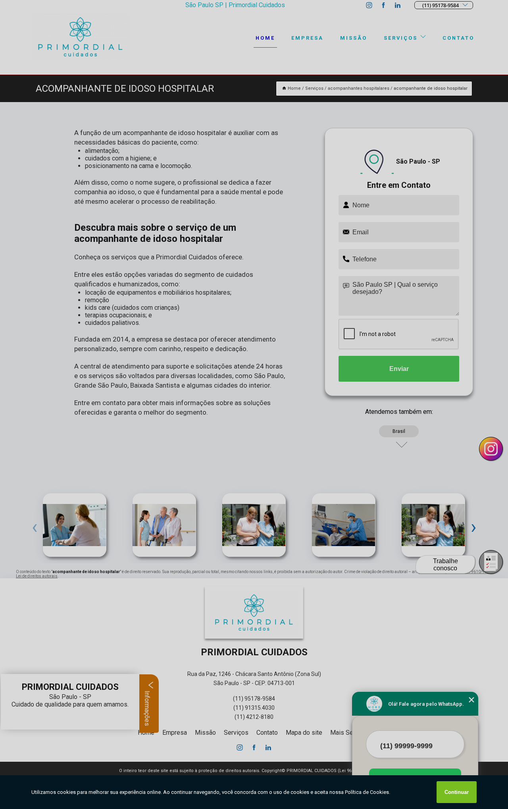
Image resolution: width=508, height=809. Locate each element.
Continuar (456, 792)
